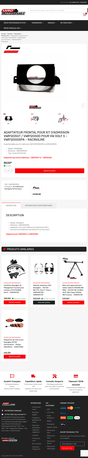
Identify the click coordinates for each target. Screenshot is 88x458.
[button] (83, 105)
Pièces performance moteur (15, 23)
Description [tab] (11, 206)
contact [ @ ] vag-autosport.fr (15, 414)
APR (48, 409)
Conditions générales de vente (36, 420)
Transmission (36, 23)
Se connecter (74, 2)
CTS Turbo (50, 412)
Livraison (35, 435)
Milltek (49, 421)
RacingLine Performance (13, 189)
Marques (51, 23)
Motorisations (66, 23)
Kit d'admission (18, 187)
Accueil (3, 34)
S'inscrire (83, 2)
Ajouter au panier (50, 171)
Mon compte (36, 444)
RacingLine (51, 424)
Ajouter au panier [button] (15, 302)
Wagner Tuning (52, 427)
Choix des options (44, 302)
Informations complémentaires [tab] (38, 206)
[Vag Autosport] (13, 16)
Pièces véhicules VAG (12, 28)
